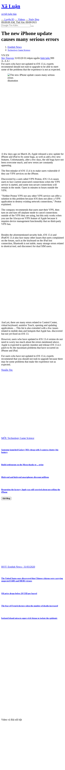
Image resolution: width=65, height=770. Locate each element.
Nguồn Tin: (7, 370)
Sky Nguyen (7, 58)
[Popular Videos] (16, 20)
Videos (21, 19)
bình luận (45, 58)
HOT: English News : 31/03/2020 (18, 566)
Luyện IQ (9, 19)
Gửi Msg (6, 498)
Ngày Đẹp (33, 19)
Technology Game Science (19, 50)
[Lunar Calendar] (27, 20)
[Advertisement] (32, 117)
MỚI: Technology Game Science (17, 438)
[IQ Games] (2, 20)
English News (15, 47)
